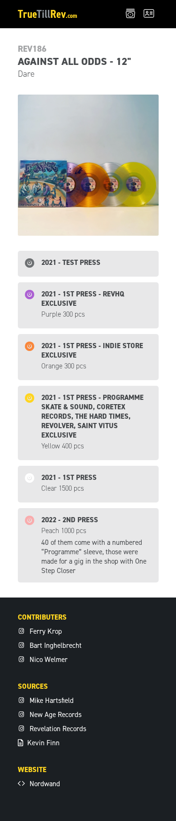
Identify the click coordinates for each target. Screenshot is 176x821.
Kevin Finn (42, 743)
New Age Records (55, 714)
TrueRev (47, 14)
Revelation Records (57, 728)
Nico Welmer (48, 659)
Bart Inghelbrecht (55, 645)
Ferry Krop (45, 631)
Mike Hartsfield (51, 700)
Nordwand (44, 784)
